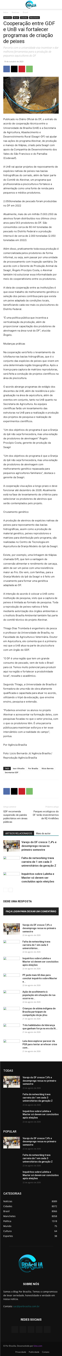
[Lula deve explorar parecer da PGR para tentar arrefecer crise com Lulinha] (11, 1045)
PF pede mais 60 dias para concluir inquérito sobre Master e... (39, 978)
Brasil (25, 12)
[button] (5, 4)
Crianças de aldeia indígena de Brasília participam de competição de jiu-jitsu (39, 1011)
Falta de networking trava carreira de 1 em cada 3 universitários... (36, 945)
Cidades (24, 17)
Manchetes (34, 17)
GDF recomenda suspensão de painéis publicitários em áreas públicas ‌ (15, 816)
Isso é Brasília (18, 768)
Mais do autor (43, 833)
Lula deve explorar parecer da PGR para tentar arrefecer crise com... (39, 1044)
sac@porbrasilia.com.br (26, 1306)
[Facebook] (6, 69)
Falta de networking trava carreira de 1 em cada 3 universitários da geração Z (38, 861)
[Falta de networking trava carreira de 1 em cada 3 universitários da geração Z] (11, 862)
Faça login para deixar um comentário (31, 911)
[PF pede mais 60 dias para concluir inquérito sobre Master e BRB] (11, 979)
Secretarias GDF (11, 772)
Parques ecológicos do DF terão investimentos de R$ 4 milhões (46, 815)
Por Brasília (33, 768)
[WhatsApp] (29, 69)
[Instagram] (39, 1329)
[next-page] (11, 890)
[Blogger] (15, 1329)
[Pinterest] (22, 69)
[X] (14, 69)
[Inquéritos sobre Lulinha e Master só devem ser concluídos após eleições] (11, 877)
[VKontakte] (47, 1329)
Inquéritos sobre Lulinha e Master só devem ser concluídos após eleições (37, 877)
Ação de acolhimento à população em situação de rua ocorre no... (38, 995)
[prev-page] (5, 890)
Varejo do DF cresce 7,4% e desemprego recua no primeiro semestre (39, 845)
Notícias (15, 12)
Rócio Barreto (48, 768)
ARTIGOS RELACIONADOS (18, 833)
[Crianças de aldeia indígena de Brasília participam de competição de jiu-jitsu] (11, 1012)
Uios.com (38, 1345)
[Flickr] (31, 1329)
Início (5, 12)
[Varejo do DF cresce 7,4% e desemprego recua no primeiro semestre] (11, 846)
